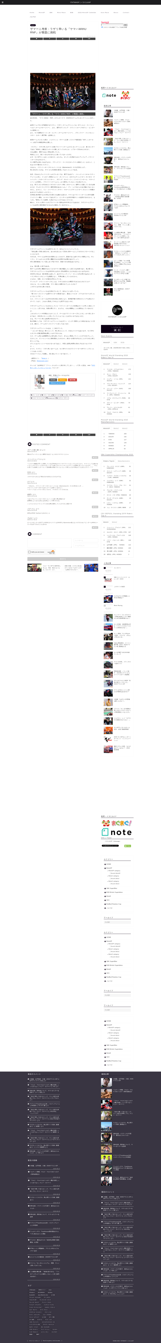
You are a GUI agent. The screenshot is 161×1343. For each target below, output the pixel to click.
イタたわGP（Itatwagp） (113, 841)
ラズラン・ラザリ (46, 395)
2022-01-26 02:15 (32, 451)
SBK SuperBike (111, 888)
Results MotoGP (115, 873)
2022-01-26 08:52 (32, 460)
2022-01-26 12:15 (32, 483)
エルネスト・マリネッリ (50, 1307)
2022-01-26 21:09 (32, 496)
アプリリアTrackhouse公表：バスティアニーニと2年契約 (44, 1224)
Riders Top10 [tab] (108, 461)
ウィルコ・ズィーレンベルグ (38, 398)
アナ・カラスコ (47, 1297)
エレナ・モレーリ (33, 1309)
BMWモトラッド (42, 1289)
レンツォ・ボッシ (44, 1331)
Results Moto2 (115, 878)
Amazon (62, 379)
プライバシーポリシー (34, 1340)
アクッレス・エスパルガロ (35, 1297)
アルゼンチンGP (32, 1299)
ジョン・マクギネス (47, 1314)
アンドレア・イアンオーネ (35, 1304)
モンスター (55, 1329)
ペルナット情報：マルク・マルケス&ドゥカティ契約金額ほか (44, 1173)
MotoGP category (114, 870)
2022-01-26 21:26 (32, 510)
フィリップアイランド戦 (34, 1324)
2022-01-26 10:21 (32, 473)
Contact (126, 12)
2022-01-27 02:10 (32, 519)
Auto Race (105, 12)
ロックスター (54, 1331)
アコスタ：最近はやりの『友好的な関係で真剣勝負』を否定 (44, 1241)
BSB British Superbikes (114, 892)
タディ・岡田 (52, 1317)
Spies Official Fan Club (43, 1294)
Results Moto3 (115, 883)
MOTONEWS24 (41, 1292)
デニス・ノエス (48, 1319)
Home (32, 12)
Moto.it (44, 358)
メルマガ (33, 17)
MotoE (108, 896)
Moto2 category (114, 876)
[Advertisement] (62, 57)
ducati (50, 1289)
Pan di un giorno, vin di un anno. (51, 1340)
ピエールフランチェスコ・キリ (48, 1322)
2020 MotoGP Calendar (87, 12)
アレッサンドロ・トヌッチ (45, 1299)
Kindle (53, 379)
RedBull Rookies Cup (113, 904)
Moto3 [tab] (124, 364)
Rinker (57, 376)
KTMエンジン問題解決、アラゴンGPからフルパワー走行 (44, 1250)
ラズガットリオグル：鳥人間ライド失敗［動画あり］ (44, 1199)
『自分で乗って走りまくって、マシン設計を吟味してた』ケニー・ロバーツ (44, 1190)
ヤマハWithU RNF (67, 395)
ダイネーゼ (39, 1319)
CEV (108, 900)
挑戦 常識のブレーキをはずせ (59, 375)
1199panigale (32, 1289)
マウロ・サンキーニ (33, 1329)
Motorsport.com (42, 361)
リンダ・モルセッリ (33, 1331)
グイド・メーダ (48, 1312)
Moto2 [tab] (116, 364)
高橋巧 (37, 1334)
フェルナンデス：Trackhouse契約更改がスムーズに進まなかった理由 (44, 1233)
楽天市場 (72, 379)
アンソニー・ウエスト (46, 1302)
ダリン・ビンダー (36, 395)
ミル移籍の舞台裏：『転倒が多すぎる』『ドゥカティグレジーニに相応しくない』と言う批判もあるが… (44, 1274)
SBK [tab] (115, 342)
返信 (96, 457)
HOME (108, 864)
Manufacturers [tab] (124, 461)
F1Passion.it (32, 1292)
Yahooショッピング (57, 383)
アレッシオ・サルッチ (34, 1302)
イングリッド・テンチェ (49, 1304)
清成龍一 (31, 1334)
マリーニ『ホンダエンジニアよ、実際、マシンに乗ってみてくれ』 (44, 1264)
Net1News (50, 1292)
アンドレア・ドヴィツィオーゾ (87, 395)
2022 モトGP (57, 395)
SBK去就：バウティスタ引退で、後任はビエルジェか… (44, 1207)
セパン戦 (44, 1317)
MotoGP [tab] (106, 342)
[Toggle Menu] (2, 2)
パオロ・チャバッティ (34, 1322)
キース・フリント (44, 1309)
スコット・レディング (34, 1317)
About (116, 12)
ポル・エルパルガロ (45, 1326)
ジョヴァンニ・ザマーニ (62, 398)
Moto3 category (114, 881)
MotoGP (42, 12)
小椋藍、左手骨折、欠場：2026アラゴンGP (43, 1079)
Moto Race (61, 12)
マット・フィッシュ (45, 1329)
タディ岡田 (31, 1319)
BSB (71, 12)
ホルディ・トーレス (33, 1326)
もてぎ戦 (53, 1294)
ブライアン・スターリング (48, 1324)
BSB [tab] (122, 342)
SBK (51, 12)
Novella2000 (32, 1294)
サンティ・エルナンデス (34, 1314)
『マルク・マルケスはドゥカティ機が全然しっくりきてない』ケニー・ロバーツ (44, 1182)
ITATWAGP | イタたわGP (80, 2)
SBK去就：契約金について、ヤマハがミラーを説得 (44, 1216)
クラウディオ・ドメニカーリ (35, 1312)
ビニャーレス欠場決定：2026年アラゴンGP (44, 1257)
